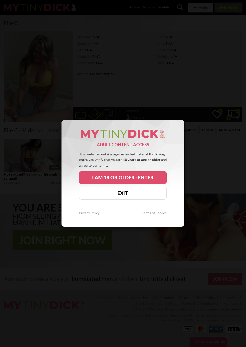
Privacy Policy (89, 213)
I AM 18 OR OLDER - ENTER (123, 177)
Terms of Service (154, 213)
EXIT (122, 193)
